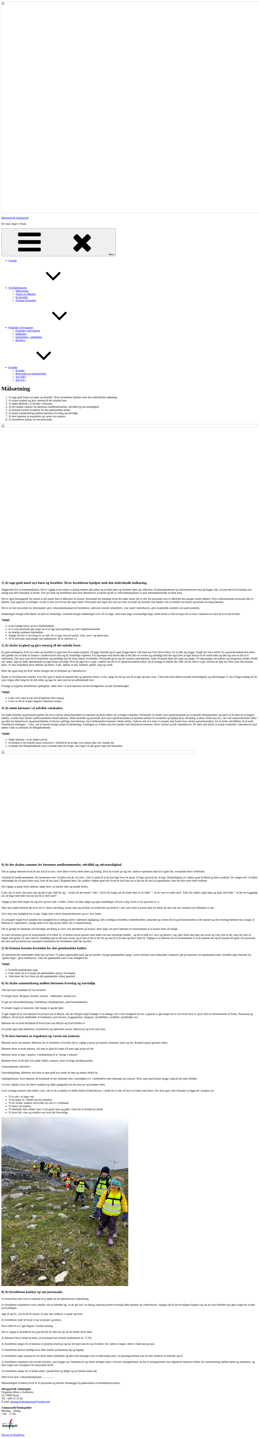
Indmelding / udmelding (29, 337)
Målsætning (22, 290)
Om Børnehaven (17, 287)
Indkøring (21, 333)
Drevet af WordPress (12, 1434)
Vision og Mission (26, 294)
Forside (12, 260)
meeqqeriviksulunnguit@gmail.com (30, 1401)
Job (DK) (21, 376)
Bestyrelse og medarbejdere (31, 373)
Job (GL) (21, 380)
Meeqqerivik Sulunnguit (14, 217)
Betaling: (21, 340)
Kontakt (12, 367)
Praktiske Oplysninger (20, 327)
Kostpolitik (22, 297)
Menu (111, 254)
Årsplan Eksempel (26, 300)
